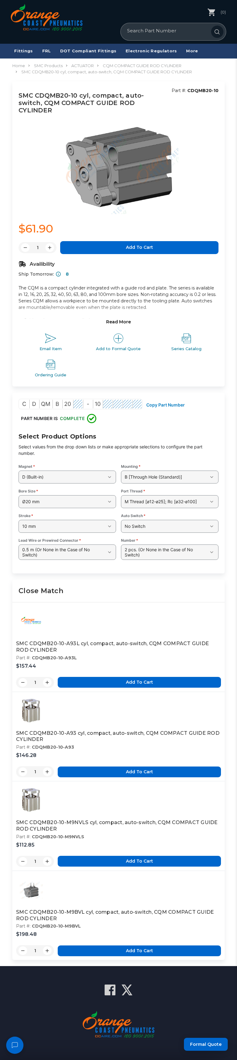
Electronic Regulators (151, 50)
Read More (118, 322)
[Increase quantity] (47, 682)
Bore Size (28, 491)
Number (129, 540)
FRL (46, 50)
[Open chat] (14, 1045)
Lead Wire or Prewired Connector (50, 540)
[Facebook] (110, 990)
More (192, 50)
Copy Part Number (165, 404)
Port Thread (133, 491)
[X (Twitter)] (127, 990)
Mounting (131, 466)
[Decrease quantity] (23, 682)
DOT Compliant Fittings (88, 50)
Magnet (27, 466)
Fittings (23, 50)
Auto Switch (133, 515)
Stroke (26, 515)
